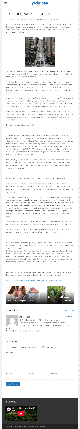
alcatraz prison (12, 280)
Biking (42, 19)
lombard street (47, 280)
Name (9, 374)
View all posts (69, 311)
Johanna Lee (24, 19)
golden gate (35, 280)
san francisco (60, 280)
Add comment (56, 19)
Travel (47, 19)
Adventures (35, 19)
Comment (10, 353)
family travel (24, 280)
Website (54, 374)
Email (31, 374)
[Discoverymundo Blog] (40, 3)
